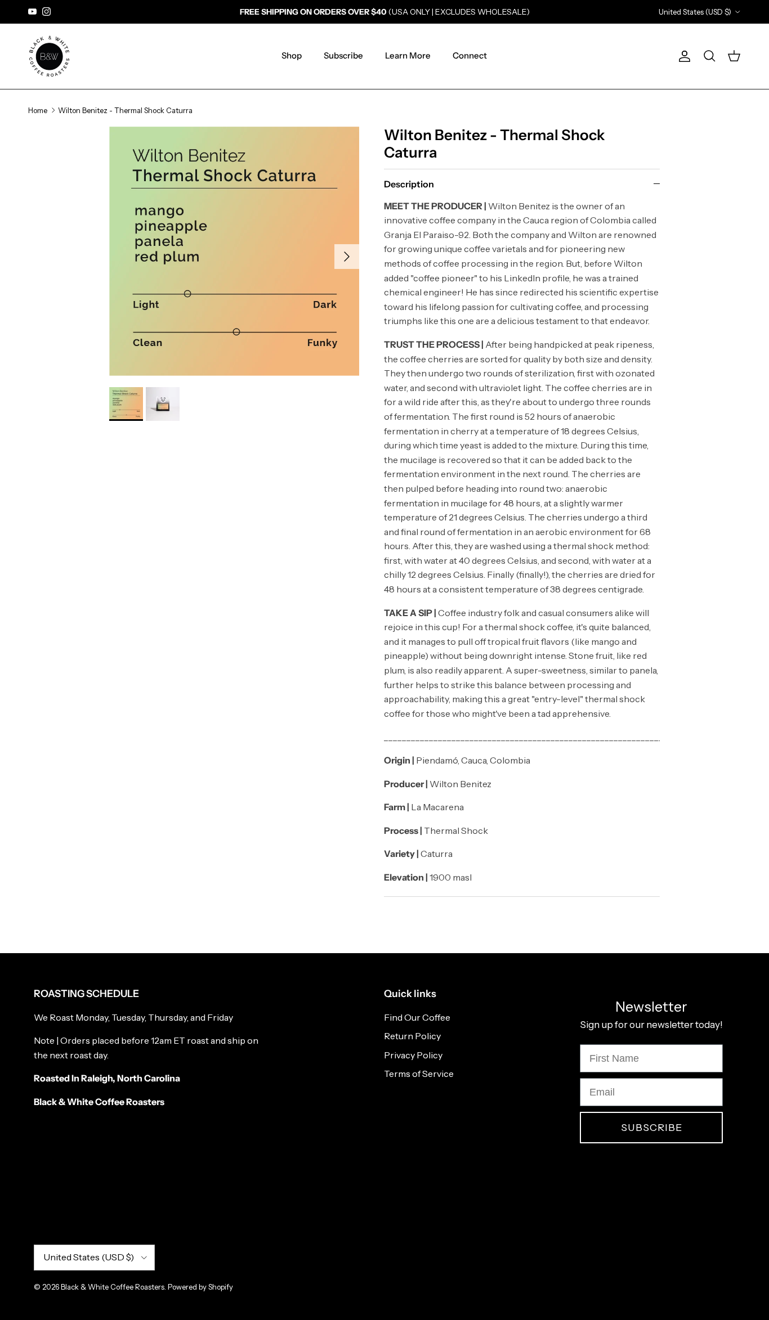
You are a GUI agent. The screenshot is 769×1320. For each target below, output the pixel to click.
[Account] (682, 56)
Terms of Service (419, 1073)
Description (409, 184)
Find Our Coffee (417, 1017)
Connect (470, 55)
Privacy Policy (413, 1055)
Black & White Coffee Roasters (112, 1286)
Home (37, 110)
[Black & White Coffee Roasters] (49, 56)
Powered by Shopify (200, 1286)
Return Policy (412, 1035)
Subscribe (343, 55)
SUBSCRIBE (651, 1127)
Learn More (408, 55)
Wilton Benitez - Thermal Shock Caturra (125, 110)
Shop (291, 55)
